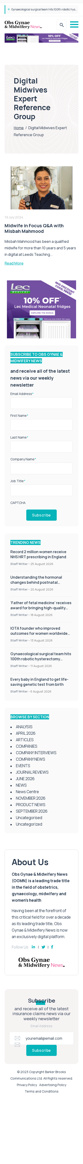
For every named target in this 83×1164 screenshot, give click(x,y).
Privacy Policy (27, 1085)
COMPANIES (26, 746)
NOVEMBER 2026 (30, 798)
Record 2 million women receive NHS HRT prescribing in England (38, 554)
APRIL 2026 (26, 733)
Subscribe (41, 515)
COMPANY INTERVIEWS (36, 752)
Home (19, 127)
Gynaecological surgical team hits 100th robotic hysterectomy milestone (40, 659)
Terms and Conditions (42, 1091)
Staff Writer (19, 564)
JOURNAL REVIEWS (32, 772)
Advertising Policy (52, 1085)
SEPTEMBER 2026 (31, 811)
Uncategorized (29, 824)
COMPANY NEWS (30, 759)
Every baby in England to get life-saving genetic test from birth (39, 682)
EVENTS (23, 765)
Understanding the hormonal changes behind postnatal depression (36, 582)
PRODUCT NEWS (30, 804)
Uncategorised (29, 817)
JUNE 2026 (25, 778)
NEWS (21, 785)
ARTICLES (25, 739)
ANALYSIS (24, 726)
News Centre (27, 791)
